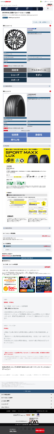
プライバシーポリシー (22, 411)
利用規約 (14, 411)
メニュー (9, 5)
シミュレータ (14, 5)
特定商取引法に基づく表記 (42, 411)
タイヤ (2, 5)
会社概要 (8, 411)
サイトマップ (32, 411)
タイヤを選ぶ (29, 374)
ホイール (5, 5)
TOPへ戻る (28, 391)
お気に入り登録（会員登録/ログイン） (43, 22)
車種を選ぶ (22, 374)
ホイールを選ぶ (15, 374)
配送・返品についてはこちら (12, 308)
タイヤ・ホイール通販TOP (5, 374)
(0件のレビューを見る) (25, 130)
